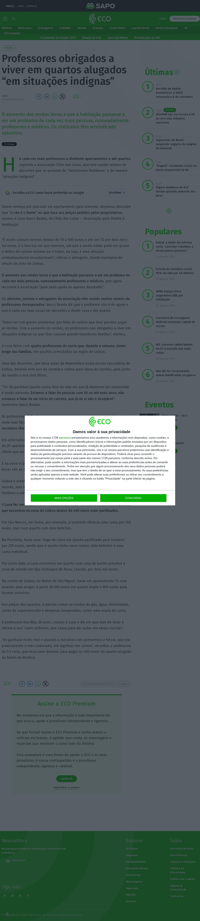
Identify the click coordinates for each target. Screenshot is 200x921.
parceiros (65, 437)
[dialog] (100, 460)
